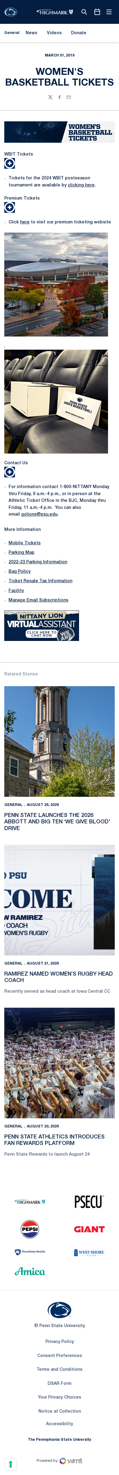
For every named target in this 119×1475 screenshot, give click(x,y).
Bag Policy (20, 572)
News (31, 33)
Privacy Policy (59, 1342)
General (13, 805)
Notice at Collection (59, 1412)
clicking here (81, 185)
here (25, 222)
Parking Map (21, 553)
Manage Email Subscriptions (38, 600)
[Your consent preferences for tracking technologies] (10, 1464)
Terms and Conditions (59, 1370)
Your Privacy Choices (59, 1398)
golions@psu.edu (39, 515)
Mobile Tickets (25, 543)
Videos (54, 33)
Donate (78, 34)
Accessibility (59, 1424)
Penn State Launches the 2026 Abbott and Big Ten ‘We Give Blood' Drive (57, 822)
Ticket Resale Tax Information (40, 581)
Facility (16, 591)
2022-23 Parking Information (38, 562)
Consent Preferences (59, 1356)
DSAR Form (59, 1384)
